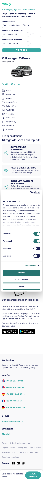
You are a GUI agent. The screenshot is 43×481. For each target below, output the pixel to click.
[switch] (36, 241)
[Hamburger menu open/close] (39, 4)
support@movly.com (12, 421)
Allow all (21, 273)
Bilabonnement (8, 448)
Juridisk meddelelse (10, 457)
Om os (4, 443)
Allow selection (21, 280)
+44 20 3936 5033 (14, 381)
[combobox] (21, 25)
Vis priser (21, 50)
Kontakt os (22, 448)
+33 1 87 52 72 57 (14, 401)
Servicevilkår (35, 448)
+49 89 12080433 (14, 407)
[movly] (6, 4)
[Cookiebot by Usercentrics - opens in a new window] (30, 192)
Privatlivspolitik (8, 452)
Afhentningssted (8, 21)
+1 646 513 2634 (13, 387)
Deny (21, 287)
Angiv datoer (33, 475)
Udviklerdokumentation (28, 452)
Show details (30, 265)
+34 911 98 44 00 (14, 394)
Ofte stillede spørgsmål (20, 443)
